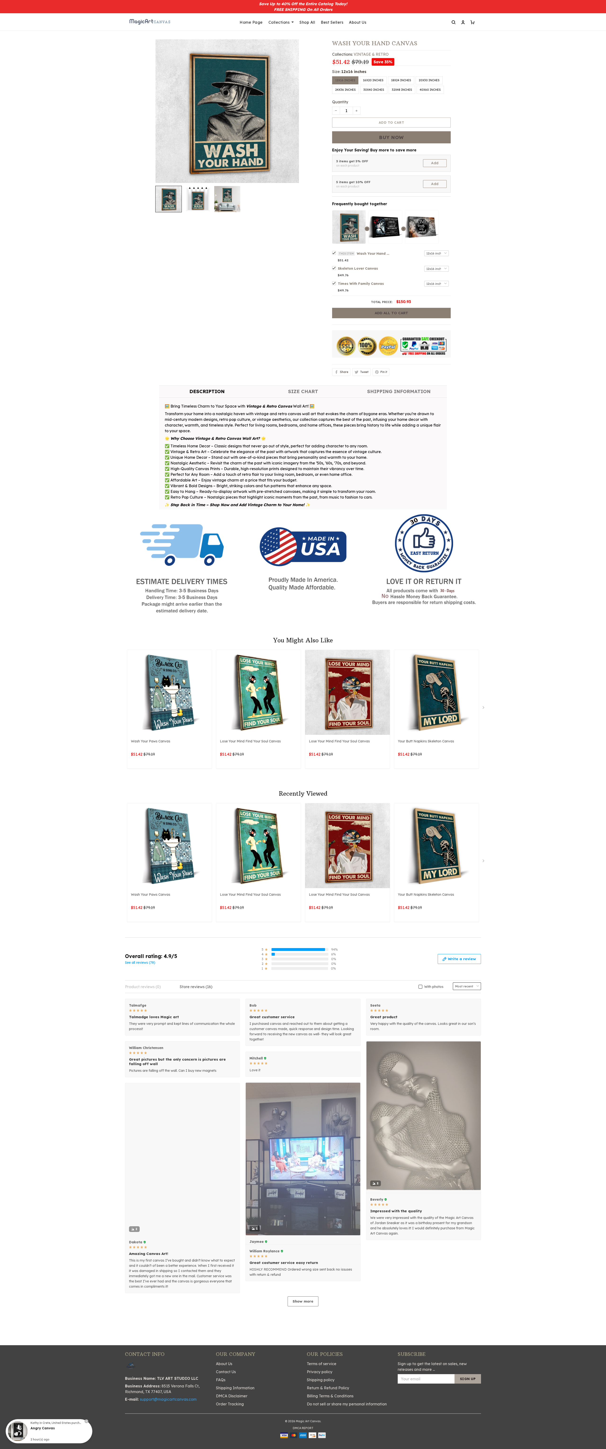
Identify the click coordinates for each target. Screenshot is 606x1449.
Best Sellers (332, 22)
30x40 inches (373, 89)
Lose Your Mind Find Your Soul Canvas (250, 741)
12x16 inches (353, 71)
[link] (18, 1431)
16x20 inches (373, 80)
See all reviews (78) (140, 962)
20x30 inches (429, 80)
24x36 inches (345, 89)
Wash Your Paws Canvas (150, 741)
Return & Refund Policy (328, 1399)
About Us (357, 22)
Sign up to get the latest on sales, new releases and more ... (432, 1378)
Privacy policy (319, 1383)
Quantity (340, 102)
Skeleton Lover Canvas (358, 268)
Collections (279, 22)
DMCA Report (303, 1439)
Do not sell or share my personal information (347, 1415)
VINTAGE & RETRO (371, 54)
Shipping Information (235, 1399)
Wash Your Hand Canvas (373, 253)
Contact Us (226, 1383)
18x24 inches (401, 80)
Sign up (468, 1390)
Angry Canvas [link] (43, 1428)
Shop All (307, 22)
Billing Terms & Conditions (330, 1407)
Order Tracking (230, 1415)
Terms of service (321, 1375)
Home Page (251, 22)
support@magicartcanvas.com (168, 1410)
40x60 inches (430, 89)
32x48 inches (402, 89)
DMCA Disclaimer (231, 1407)
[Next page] (484, 708)
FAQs (220, 1391)
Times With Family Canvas (361, 284)
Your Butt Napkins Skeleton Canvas (426, 741)
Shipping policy (320, 1391)
